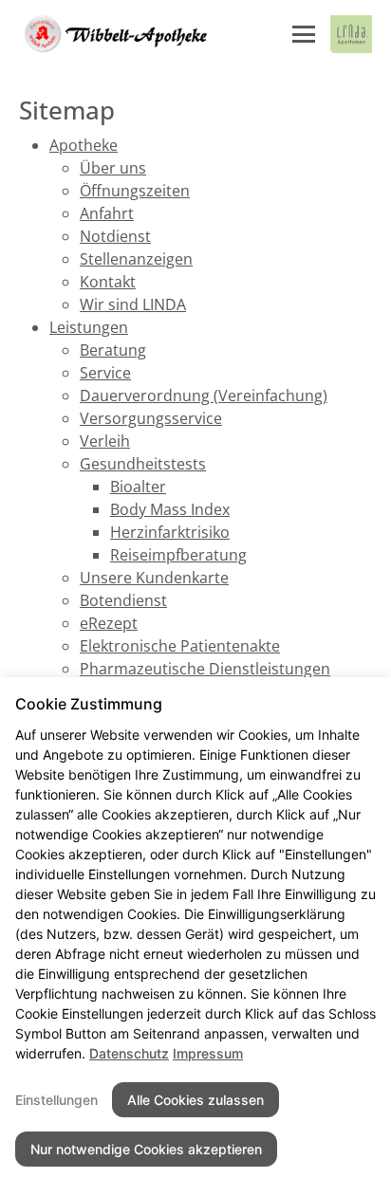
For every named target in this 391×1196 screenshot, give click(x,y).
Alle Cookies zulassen (195, 1100)
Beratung (113, 350)
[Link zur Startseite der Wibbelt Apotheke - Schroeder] (114, 34)
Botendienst (123, 600)
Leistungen (88, 327)
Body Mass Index (170, 509)
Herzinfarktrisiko (170, 532)
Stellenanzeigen (136, 258)
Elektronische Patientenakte (180, 645)
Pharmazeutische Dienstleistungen (205, 668)
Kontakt (108, 281)
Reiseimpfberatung (178, 554)
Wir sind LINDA (133, 304)
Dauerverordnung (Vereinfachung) (203, 395)
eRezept (109, 623)
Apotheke (83, 145)
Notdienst (115, 236)
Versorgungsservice (151, 418)
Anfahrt (107, 213)
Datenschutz (129, 1053)
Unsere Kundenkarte (154, 577)
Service (105, 372)
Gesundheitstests (143, 463)
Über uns (113, 167)
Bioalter (138, 486)
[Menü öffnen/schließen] (303, 34)
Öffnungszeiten (135, 190)
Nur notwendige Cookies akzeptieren (146, 1149)
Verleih (105, 441)
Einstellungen (56, 1100)
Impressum (208, 1053)
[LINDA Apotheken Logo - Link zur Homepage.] (351, 34)
